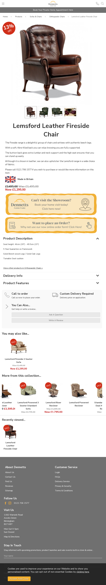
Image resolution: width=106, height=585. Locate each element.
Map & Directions (12, 536)
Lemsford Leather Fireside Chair (10, 445)
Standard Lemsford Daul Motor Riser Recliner (91, 405)
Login (57, 472)
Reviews (9, 486)
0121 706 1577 (21, 503)
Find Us (8, 481)
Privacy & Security (63, 486)
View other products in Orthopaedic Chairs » (23, 268)
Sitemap (9, 490)
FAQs (57, 476)
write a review (56, 320)
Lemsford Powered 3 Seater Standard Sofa (15, 405)
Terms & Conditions (64, 490)
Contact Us (10, 476)
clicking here (83, 571)
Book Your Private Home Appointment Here (53, 10)
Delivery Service (62, 481)
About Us (9, 472)
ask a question (56, 314)
